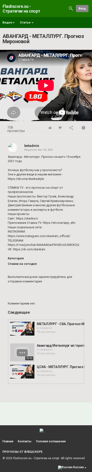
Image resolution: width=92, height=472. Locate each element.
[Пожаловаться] (83, 128)
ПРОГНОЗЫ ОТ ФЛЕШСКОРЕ (22, 451)
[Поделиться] (71, 128)
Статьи (25, 22)
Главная (7, 441)
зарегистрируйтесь (52, 277)
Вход (82, 8)
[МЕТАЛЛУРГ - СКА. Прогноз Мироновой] (22, 329)
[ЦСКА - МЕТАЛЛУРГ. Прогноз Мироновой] (22, 372)
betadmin (31, 146)
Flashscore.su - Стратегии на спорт (21, 9)
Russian (78, 467)
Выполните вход (20, 277)
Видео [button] (7, 22)
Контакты (24, 441)
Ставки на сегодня (22, 264)
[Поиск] (71, 8)
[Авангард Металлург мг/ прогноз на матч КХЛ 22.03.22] (22, 352)
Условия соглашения (51, 441)
